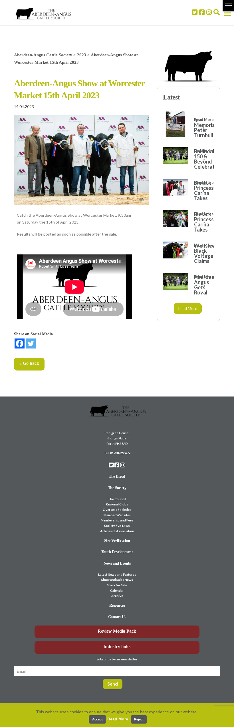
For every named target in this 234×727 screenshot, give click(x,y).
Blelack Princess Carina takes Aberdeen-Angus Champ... (201, 230)
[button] (228, 5)
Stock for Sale (117, 585)
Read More (117, 719)
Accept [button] (97, 719)
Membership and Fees (117, 520)
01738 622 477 (120, 453)
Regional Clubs (117, 504)
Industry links (116, 646)
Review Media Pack (117, 631)
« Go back (29, 363)
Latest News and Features (117, 574)
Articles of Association (117, 531)
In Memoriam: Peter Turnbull (201, 127)
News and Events (117, 563)
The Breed (117, 476)
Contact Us (117, 617)
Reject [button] (139, 719)
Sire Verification (117, 541)
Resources (117, 605)
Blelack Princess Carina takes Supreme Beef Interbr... (201, 198)
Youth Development (117, 552)
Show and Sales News (117, 579)
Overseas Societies (117, 509)
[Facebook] (20, 343)
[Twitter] (31, 343)
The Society (117, 488)
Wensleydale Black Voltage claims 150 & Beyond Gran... (201, 261)
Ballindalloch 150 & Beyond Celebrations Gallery (201, 161)
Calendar (117, 590)
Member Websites (117, 515)
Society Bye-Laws (117, 525)
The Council (117, 499)
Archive (117, 595)
